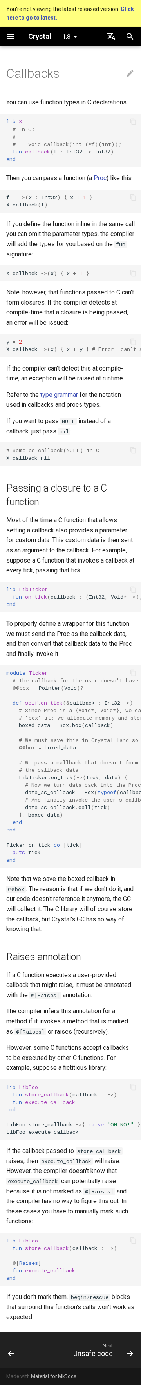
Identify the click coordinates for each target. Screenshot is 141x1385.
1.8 (66, 36)
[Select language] (111, 36)
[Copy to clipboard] (133, 121)
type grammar (59, 394)
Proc (100, 178)
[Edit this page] (130, 74)
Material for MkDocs (53, 1376)
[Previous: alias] (11, 1349)
